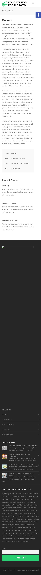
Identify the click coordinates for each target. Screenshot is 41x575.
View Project (15, 168)
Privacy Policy (6, 419)
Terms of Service (8, 424)
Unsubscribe (6, 429)
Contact (4, 414)
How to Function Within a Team (23, 446)
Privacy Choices (7, 434)
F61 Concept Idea (9, 221)
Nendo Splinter (9, 203)
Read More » (30, 450)
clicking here (24, 541)
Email (4, 548)
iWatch (5, 186)
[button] (38, 15)
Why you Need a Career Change (22, 465)
